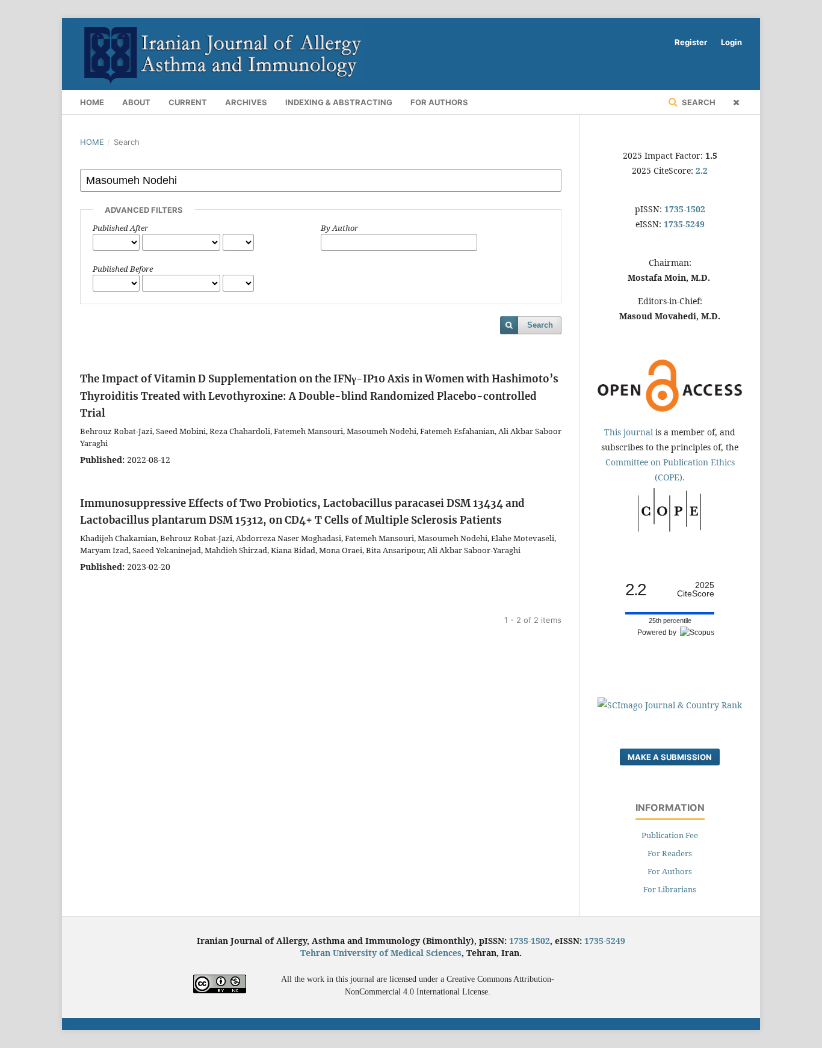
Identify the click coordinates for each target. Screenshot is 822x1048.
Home (92, 102)
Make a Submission (670, 757)
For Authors (439, 102)
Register (691, 42)
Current (187, 102)
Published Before (123, 268)
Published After (120, 227)
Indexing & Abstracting (338, 102)
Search (697, 102)
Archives (246, 102)
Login (731, 42)
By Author (339, 227)
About (136, 102)
